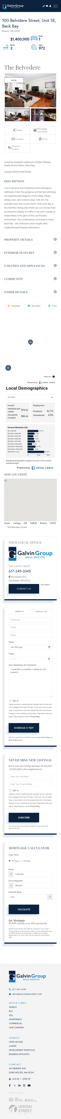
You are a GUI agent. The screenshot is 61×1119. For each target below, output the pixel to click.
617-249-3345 (20, 571)
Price (11, 869)
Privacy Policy (35, 717)
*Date (11, 642)
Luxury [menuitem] (12, 1046)
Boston (43, 523)
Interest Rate (15, 892)
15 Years (26, 861)
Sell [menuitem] (11, 1015)
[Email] (47, 6)
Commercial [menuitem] (15, 1023)
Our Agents (45, 585)
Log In (15, 1079)
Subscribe (24, 817)
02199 (53, 523)
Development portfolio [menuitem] (22, 1050)
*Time (11, 653)
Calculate (24, 909)
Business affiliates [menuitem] (19, 1054)
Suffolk (33, 523)
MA (25, 523)
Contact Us (24, 588)
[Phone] (44, 6)
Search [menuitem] (13, 1007)
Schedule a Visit (41, 611)
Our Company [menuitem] (16, 1027)
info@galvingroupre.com (27, 994)
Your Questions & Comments (22, 665)
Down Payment (16, 880)
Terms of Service (14, 740)
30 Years (15, 861)
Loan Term (14, 854)
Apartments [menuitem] (15, 1019)
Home (7, 523)
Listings (17, 523)
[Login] (50, 6)
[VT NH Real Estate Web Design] (33, 1110)
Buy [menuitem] (11, 1011)
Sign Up (26, 1079)
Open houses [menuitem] (16, 1042)
